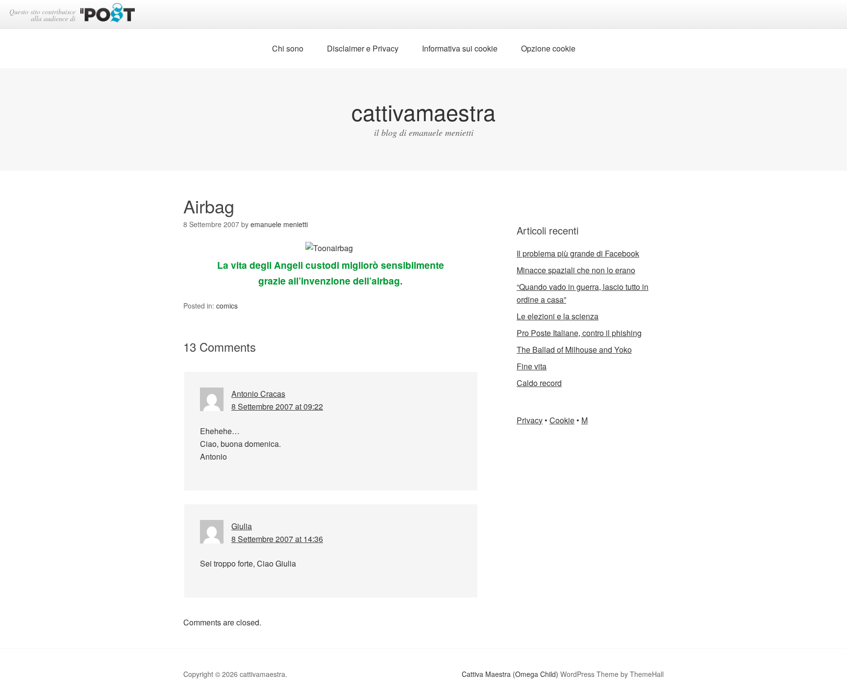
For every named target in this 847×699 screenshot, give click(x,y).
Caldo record (539, 382)
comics (227, 306)
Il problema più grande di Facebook (578, 253)
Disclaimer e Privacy (363, 48)
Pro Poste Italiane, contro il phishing (579, 332)
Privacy (530, 420)
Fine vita (532, 366)
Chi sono (287, 48)
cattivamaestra (423, 112)
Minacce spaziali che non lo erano (576, 270)
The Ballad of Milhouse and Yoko (574, 349)
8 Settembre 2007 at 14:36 (277, 538)
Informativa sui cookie (460, 48)
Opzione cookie (548, 48)
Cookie (561, 420)
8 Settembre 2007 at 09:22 (277, 406)
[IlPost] (107, 14)
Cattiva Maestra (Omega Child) (510, 674)
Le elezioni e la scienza (557, 316)
